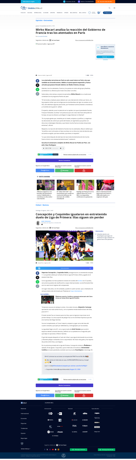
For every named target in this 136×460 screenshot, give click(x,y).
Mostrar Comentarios (64, 160)
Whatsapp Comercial (80, 449)
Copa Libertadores (76, 291)
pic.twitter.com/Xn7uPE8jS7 (77, 366)
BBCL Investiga (73, 12)
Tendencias (59, 12)
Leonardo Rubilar (42, 36)
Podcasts (23, 12)
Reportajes (24, 438)
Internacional (37, 12)
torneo (80, 281)
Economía (45, 12)
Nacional (29, 12)
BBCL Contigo (82, 12)
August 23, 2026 (75, 369)
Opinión (66, 12)
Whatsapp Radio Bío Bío (107, 449)
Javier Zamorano (46, 221)
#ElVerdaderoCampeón (60, 366)
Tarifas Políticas (25, 448)
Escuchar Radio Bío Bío (106, 1)
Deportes (52, 12)
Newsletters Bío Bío (70, 1)
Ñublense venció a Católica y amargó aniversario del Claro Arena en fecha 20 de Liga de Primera (74, 297)
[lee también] (48, 300)
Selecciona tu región (28, 1)
